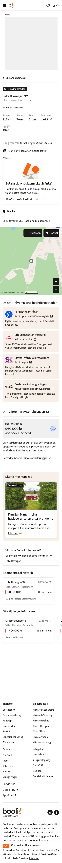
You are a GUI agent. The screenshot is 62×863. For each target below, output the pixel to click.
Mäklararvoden (40, 736)
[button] (31, 261)
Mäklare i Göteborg (42, 715)
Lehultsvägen (13, 560)
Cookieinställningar (43, 776)
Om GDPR (38, 765)
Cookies (37, 770)
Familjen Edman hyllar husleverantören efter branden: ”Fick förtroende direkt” (29, 518)
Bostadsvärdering (12, 715)
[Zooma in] (56, 281)
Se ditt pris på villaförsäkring (34, 316)
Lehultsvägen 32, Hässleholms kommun (26, 220)
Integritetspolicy (41, 760)
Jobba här (8, 766)
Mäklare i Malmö (41, 720)
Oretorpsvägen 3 (15, 620)
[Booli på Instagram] (50, 812)
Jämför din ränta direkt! (19, 199)
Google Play (9, 789)
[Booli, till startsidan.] (11, 5)
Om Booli (7, 755)
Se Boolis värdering (13, 107)
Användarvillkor (41, 754)
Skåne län (11, 555)
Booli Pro (7, 731)
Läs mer (34, 858)
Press (6, 760)
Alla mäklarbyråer (41, 726)
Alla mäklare (39, 731)
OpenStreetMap (9, 292)
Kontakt (7, 771)
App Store (8, 795)
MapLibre (20, 292)
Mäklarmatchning (42, 742)
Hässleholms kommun (35, 555)
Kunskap (7, 720)
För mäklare (9, 742)
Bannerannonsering (13, 736)
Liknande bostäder (16, 77)
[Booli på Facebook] (56, 812)
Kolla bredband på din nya (34, 388)
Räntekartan (9, 726)
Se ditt (32, 362)
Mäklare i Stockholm (43, 709)
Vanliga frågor (10, 777)
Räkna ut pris (30, 339)
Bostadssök (9, 709)
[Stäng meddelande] (58, 845)
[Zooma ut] (56, 289)
